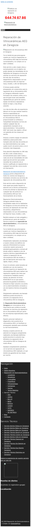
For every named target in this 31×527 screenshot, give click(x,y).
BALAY (10, 399)
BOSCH (10, 403)
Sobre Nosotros (9, 370)
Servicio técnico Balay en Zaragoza (16, 428)
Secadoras (11, 377)
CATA (9, 408)
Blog (5, 415)
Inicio (6, 368)
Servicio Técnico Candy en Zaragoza (16, 435)
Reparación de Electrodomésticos (15, 373)
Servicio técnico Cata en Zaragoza (16, 437)
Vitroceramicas (13, 384)
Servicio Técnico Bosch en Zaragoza (16, 432)
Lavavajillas (12, 379)
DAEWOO (11, 410)
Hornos (10, 388)
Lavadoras (11, 375)
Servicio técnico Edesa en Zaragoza (16, 426)
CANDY (10, 406)
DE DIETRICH (12, 412)
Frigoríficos (11, 381)
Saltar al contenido (7, 2)
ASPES (10, 397)
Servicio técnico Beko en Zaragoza (16, 430)
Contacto (7, 417)
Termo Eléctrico (13, 390)
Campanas (11, 386)
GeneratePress (15, 523)
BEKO (9, 401)
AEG (9, 395)
